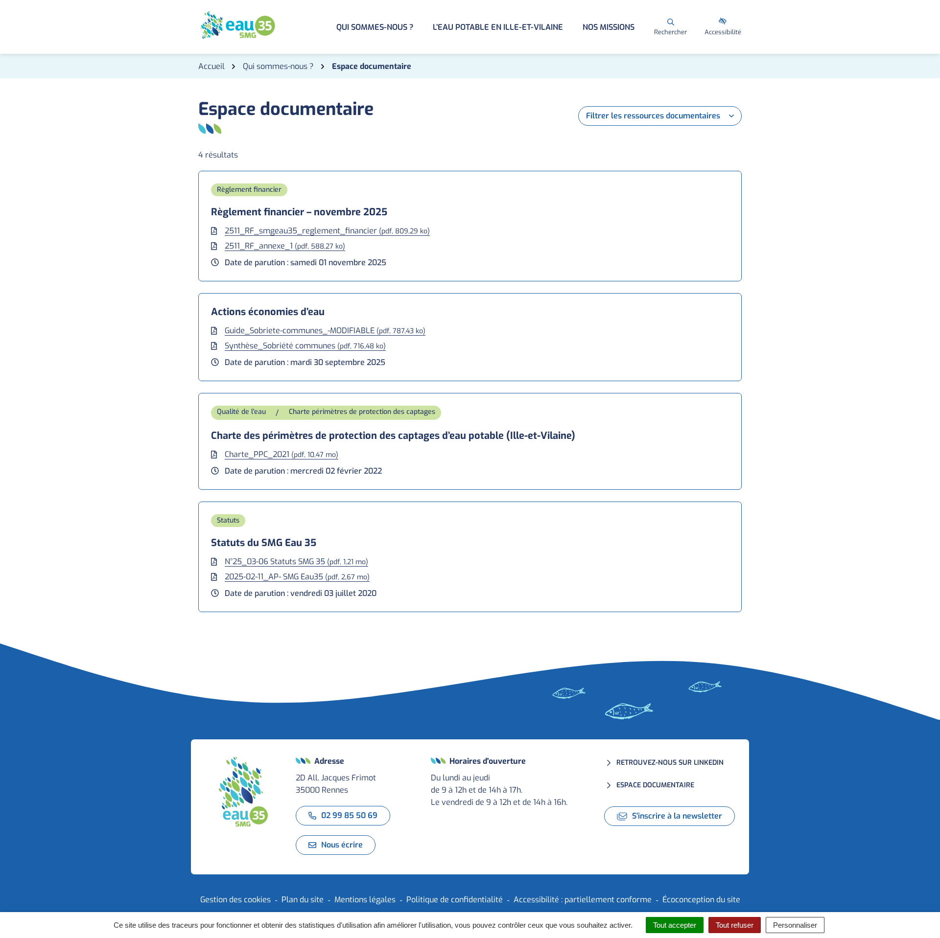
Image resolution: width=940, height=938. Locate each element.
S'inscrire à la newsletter (677, 816)
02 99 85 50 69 (349, 815)
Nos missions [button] (608, 27)
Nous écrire (342, 845)
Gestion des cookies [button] (235, 899)
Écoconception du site (701, 899)
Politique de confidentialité (454, 899)
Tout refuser (734, 925)
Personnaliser (795, 925)
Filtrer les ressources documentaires (653, 116)
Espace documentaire (655, 785)
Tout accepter (674, 925)
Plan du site (303, 899)
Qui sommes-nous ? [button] (374, 27)
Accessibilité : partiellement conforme (583, 899)
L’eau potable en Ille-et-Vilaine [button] (498, 27)
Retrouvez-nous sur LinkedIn (670, 762)
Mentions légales (365, 899)
